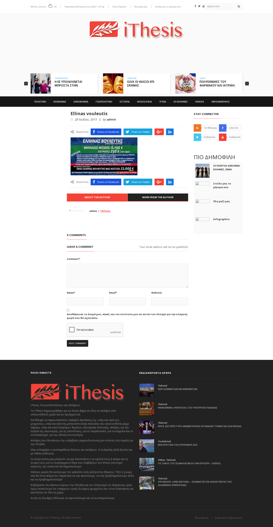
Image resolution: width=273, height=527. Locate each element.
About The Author (97, 197)
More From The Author (157, 197)
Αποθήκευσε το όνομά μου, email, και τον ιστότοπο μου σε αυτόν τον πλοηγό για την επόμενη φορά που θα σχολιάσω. (127, 316)
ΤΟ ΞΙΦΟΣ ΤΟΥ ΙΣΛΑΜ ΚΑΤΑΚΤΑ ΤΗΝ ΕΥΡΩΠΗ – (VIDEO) (189, 463)
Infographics (221, 101)
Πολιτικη (40, 101)
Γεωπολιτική (61, 78)
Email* (113, 292)
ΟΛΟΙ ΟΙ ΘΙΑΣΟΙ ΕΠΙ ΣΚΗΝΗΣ (140, 83)
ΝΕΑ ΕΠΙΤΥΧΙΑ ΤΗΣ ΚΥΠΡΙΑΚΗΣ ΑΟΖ (178, 444)
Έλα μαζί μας (140, 6)
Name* (71, 292)
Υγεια (162, 101)
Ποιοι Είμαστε (119, 6)
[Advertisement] (136, 59)
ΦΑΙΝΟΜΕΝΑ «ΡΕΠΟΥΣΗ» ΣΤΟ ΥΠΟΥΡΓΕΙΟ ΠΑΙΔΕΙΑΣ (187, 407)
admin (111, 119)
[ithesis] (136, 27)
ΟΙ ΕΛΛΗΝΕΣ (180, 101)
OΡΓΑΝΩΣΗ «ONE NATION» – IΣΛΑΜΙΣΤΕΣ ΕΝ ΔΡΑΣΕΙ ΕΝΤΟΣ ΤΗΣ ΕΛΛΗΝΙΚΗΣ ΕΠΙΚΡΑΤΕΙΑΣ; (195, 483)
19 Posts (105, 211)
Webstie (156, 292)
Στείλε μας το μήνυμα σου (168, 6)
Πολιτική (131, 78)
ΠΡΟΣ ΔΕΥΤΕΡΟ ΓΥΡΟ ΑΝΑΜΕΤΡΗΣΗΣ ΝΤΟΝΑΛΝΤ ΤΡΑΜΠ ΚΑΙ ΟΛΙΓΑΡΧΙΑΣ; (200, 426)
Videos (199, 101)
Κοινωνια (59, 101)
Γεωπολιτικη (104, 101)
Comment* (73, 259)
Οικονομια (80, 101)
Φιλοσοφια (144, 101)
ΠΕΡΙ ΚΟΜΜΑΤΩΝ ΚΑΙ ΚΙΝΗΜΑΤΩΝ (177, 389)
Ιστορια (125, 101)
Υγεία (202, 78)
